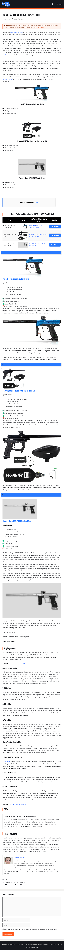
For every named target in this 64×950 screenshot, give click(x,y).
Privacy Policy (20, 944)
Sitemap (60, 944)
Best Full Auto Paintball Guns (18, 664)
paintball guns (7, 55)
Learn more (40, 27)
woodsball (7, 761)
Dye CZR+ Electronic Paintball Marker (35, 226)
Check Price (55, 226)
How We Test (11, 944)
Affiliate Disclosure (43, 944)
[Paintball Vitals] (5, 4)
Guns (6, 879)
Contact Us (53, 944)
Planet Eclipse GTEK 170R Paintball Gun (37, 245)
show (36, 202)
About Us (4, 944)
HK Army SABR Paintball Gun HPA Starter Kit (38, 235)
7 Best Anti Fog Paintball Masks (15, 885)
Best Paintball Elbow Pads (17, 804)
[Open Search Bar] (52, 4)
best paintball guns (16, 32)
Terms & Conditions (31, 944)
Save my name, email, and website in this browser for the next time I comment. (30, 929)
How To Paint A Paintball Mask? (15, 882)
